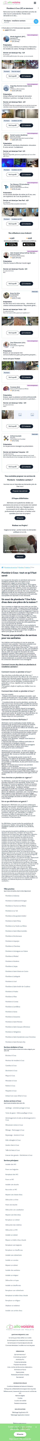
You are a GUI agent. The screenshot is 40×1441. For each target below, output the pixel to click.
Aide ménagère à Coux (12, 1140)
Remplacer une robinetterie (14, 1290)
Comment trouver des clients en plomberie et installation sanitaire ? (19, 665)
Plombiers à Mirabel (11, 956)
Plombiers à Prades (11, 992)
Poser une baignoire (11, 1169)
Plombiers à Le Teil (11, 911)
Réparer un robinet (11, 1265)
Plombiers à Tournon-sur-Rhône (15, 906)
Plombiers (21, 567)
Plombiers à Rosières (12, 961)
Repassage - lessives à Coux (14, 1135)
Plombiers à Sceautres (12, 1017)
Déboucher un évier (11, 1200)
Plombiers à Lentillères (12, 1007)
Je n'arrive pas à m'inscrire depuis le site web (20, 1343)
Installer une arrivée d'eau (13, 1311)
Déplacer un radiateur (12, 1306)
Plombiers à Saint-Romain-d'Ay (15, 1042)
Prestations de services (11, 567)
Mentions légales (20, 1395)
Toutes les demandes (20, 1362)
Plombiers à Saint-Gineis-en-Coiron (16, 971)
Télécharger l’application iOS (20, 1412)
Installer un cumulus (11, 1260)
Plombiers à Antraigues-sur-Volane (16, 951)
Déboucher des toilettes (13, 1225)
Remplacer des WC (11, 1174)
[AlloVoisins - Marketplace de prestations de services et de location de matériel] (11, 4)
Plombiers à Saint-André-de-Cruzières (17, 986)
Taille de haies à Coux (12, 1150)
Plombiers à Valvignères (13, 1032)
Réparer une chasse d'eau (13, 1195)
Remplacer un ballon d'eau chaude (16, 1295)
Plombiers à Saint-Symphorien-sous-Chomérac (20, 1037)
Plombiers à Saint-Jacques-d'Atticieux (17, 1027)
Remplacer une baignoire (13, 1245)
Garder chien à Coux (12, 1145)
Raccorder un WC (11, 1190)
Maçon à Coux (10, 1076)
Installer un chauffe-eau (13, 1285)
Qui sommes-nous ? (20, 1354)
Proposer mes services (20, 1364)
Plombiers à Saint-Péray (13, 921)
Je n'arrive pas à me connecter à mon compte (20, 1340)
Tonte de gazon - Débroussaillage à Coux (18, 1113)
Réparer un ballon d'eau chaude (15, 1240)
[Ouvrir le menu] (35, 3)
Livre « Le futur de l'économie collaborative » (20, 1367)
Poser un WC (9, 1179)
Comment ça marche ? (20, 1357)
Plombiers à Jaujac (11, 966)
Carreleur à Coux (11, 1066)
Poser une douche (11, 1205)
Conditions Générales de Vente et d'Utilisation (20, 1386)
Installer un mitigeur (11, 1275)
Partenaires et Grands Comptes (20, 1375)
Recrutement (20, 1377)
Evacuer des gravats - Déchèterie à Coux (18, 1155)
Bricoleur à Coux (10, 1055)
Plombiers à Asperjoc (12, 941)
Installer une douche (12, 1185)
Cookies (20, 1398)
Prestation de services (20, 1403)
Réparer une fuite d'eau (13, 1215)
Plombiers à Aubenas (12, 896)
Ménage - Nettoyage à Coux (14, 1130)
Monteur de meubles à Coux (14, 1060)
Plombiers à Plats (11, 997)
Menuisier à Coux (11, 1081)
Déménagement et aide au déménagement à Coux (20, 1119)
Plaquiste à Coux (10, 1091)
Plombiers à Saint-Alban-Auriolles (16, 931)
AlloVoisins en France (20, 1369)
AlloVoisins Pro (20, 1359)
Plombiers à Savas (11, 1012)
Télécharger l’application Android (20, 1415)
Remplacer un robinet (12, 1220)
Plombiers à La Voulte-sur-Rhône (16, 926)
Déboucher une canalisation (14, 1210)
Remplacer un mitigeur (12, 1301)
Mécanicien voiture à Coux (14, 1125)
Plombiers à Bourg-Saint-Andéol (15, 916)
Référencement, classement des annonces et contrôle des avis (20, 1392)
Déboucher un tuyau (12, 1280)
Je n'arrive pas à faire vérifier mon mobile (20, 1338)
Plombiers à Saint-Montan (13, 1022)
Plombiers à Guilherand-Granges (16, 901)
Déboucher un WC (11, 1230)
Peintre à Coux (10, 1086)
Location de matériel (20, 1401)
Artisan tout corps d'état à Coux (16, 1096)
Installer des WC (10, 1164)
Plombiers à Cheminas (12, 946)
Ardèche (27, 567)
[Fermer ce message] (36, 1427)
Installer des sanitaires (12, 1270)
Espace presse (20, 1372)
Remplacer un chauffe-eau (14, 1250)
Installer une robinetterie (13, 1255)
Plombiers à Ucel (11, 981)
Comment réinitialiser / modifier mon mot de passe (20, 1345)
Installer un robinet (11, 1235)
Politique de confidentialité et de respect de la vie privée (20, 1389)
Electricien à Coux (11, 1071)
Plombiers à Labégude (12, 976)
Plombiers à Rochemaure (13, 936)
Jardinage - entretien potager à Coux (17, 1108)
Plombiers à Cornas (11, 1002)
